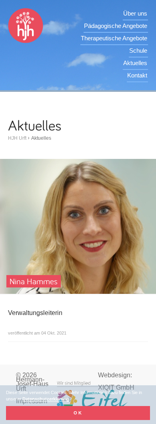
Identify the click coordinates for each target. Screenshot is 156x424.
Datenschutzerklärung (45, 398)
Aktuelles (135, 62)
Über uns (135, 13)
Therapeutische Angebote (114, 38)
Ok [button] (78, 412)
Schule (138, 50)
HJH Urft (17, 138)
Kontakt (137, 75)
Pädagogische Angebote (115, 25)
